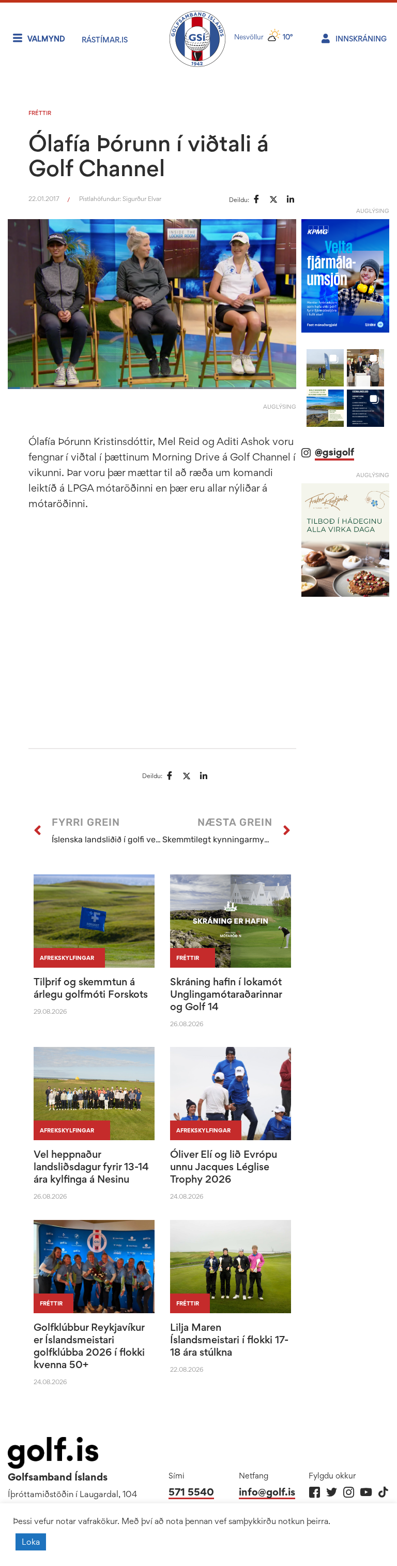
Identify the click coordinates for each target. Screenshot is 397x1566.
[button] (325, 460)
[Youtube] (366, 1492)
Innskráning (361, 38)
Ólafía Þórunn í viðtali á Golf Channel (148, 155)
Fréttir (39, 113)
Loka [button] (31, 1541)
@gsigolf (334, 545)
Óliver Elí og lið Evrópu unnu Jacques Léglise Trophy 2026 (223, 1166)
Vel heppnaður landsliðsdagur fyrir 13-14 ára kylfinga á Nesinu (91, 1166)
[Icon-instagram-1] (349, 1492)
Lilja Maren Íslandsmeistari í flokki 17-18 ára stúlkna (229, 1339)
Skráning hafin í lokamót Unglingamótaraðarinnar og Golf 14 (226, 994)
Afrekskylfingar (67, 957)
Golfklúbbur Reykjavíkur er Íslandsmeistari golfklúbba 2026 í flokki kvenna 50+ (89, 1346)
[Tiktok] (383, 1492)
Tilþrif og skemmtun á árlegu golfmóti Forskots (91, 987)
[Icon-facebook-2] (314, 1492)
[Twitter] (332, 1492)
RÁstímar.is (105, 39)
